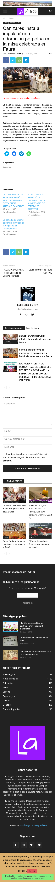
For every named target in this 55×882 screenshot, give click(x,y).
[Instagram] (27, 314)
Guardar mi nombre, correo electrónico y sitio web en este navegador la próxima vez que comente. (26, 457)
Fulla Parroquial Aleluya (38, 502)
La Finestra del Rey (15, 54)
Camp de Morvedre (7, 342)
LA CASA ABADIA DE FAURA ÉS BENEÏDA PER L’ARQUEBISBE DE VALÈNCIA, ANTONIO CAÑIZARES (13, 200)
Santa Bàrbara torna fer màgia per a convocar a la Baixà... (14, 544)
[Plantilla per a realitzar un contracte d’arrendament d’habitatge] (10, 626)
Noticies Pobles (15, 23)
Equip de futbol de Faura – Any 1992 (40, 271)
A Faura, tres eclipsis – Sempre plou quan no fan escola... (39, 544)
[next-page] (9, 387)
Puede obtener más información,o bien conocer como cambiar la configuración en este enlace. (28, 877)
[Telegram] (26, 60)
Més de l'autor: (33, 328)
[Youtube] (39, 845)
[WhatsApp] (19, 60)
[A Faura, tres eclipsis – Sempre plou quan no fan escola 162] (40, 531)
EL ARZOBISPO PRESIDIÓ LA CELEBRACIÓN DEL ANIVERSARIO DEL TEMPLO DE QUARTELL (37, 201)
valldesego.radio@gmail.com (34, 825)
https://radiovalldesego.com (27, 309)
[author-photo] (28, 301)
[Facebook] (6, 60)
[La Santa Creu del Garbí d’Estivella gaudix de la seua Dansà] (10, 339)
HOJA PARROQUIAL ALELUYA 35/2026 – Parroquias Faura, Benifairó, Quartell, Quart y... (40, 511)
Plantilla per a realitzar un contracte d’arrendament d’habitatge (32, 626)
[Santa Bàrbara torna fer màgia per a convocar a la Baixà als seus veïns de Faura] (10, 353)
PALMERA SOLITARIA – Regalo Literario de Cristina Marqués (14, 272)
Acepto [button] (32, 871)
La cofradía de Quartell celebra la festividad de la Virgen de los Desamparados (13, 224)
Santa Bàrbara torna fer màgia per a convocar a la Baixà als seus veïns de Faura (35, 353)
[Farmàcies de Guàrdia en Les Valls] (10, 641)
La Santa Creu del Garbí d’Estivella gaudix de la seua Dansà (35, 339)
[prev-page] (5, 387)
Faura (11, 18)
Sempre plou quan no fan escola (39, 536)
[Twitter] (13, 60)
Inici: (5, 18)
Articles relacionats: (14, 328)
